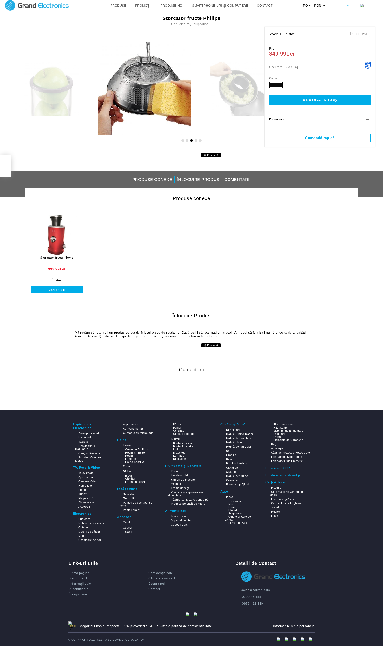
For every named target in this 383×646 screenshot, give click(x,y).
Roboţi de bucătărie (91, 523)
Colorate (178, 430)
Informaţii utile (80, 583)
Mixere (82, 535)
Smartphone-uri (88, 433)
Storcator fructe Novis (56, 257)
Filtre (231, 507)
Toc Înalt (128, 498)
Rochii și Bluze (135, 452)
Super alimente (181, 520)
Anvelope (277, 448)
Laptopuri (84, 437)
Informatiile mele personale (294, 626)
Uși (228, 450)
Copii (126, 466)
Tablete (83, 441)
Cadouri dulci (179, 524)
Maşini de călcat (89, 531)
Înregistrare (78, 594)
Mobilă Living (235, 442)
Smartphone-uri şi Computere (220, 5)
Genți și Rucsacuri (90, 453)
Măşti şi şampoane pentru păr (190, 499)
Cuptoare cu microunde (138, 433)
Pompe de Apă (237, 522)
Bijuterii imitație (183, 446)
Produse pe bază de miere (188, 503)
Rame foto (85, 485)
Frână (277, 436)
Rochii (129, 455)
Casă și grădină (233, 424)
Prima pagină (79, 573)
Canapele (232, 467)
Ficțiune (276, 487)
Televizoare (86, 473)
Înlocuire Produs (198, 179)
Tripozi (82, 494)
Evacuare (279, 433)
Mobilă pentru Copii (239, 446)
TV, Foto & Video (86, 467)
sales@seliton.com (255, 590)
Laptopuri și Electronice (83, 426)
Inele (176, 449)
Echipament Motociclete (286, 456)
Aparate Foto (86, 477)
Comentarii (237, 179)
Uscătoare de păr (89, 540)
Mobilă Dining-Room (239, 434)
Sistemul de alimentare (288, 430)
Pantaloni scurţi (135, 481)
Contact (265, 5)
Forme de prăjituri (237, 484)
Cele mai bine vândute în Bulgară (286, 493)
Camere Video (87, 481)
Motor (232, 504)
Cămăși (130, 478)
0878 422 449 (252, 603)
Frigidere (84, 519)
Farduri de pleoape (183, 479)
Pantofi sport (131, 510)
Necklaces (180, 458)
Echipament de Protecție (287, 461)
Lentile (82, 489)
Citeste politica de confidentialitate (186, 626)
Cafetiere (84, 527)
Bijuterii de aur (182, 443)
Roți (273, 444)
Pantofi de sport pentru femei (135, 504)
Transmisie (235, 501)
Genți (126, 522)
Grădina (231, 455)
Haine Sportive (135, 462)
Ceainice (232, 480)
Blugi (128, 475)
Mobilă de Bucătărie (239, 438)
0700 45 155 (251, 596)
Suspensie (235, 513)
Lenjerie (130, 458)
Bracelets (179, 452)
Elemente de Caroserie (288, 440)
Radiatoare (280, 427)
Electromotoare (283, 424)
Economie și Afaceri (284, 499)
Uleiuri (232, 510)
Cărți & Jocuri (276, 482)
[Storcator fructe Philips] (145, 88)
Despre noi (156, 583)
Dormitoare (233, 429)
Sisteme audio (87, 502)
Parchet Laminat (236, 463)
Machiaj (176, 483)
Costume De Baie (136, 449)
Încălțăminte (127, 489)
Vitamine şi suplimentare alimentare (185, 494)
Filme (274, 516)
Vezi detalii (57, 289)
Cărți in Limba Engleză (286, 503)
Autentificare (78, 589)
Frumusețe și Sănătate (183, 466)
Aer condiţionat (133, 428)
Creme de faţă (180, 488)
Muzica (275, 511)
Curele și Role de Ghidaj (238, 518)
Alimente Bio (175, 510)
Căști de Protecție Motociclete (290, 452)
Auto (224, 491)
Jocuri (275, 507)
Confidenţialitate (160, 573)
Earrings (178, 455)
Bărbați (127, 471)
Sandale (128, 494)
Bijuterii (176, 439)
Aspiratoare (130, 424)
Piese (229, 497)
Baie (229, 459)
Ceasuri (128, 527)
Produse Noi (171, 5)
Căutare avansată (161, 578)
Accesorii (84, 506)
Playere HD (86, 498)
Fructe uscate (179, 516)
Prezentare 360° (278, 468)
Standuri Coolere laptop (88, 459)
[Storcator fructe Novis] (57, 235)
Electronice (82, 513)
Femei (127, 445)
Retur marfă (78, 578)
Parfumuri (177, 471)
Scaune (231, 471)
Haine (122, 440)
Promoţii (143, 5)
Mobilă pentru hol (237, 476)
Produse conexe (152, 179)
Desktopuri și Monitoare (85, 447)
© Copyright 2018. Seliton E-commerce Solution (106, 639)
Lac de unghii (180, 475)
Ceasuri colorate (184, 433)
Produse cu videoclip (282, 475)
